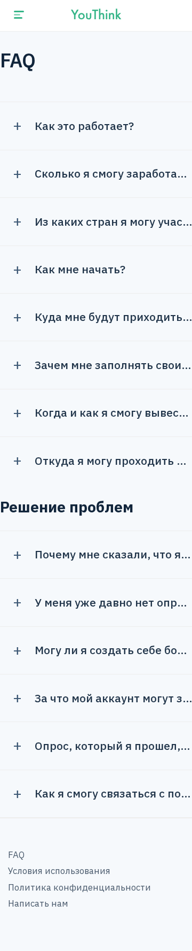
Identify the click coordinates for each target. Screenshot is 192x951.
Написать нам (38, 903)
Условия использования (59, 871)
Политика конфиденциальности (79, 887)
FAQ (16, 855)
